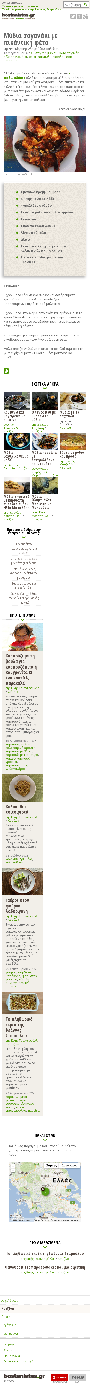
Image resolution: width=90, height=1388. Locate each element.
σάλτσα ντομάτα (15, 57)
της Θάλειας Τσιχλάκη (40, 426)
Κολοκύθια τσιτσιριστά (17, 809)
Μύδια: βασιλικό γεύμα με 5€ (16, 456)
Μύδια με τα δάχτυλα (69, 414)
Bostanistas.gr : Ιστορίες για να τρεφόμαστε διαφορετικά (18, 16)
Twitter (73, 16)
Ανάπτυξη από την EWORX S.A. (59, 1378)
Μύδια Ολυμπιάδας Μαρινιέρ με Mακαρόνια (42, 501)
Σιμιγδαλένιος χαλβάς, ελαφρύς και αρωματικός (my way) (24, 598)
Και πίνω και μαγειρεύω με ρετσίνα (14, 416)
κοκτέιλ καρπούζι (18, 758)
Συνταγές (37, 53)
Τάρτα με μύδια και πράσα (72, 454)
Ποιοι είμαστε (9, 1333)
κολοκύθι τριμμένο (19, 859)
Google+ (85, 16)
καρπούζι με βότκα (19, 751)
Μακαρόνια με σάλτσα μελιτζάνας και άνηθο (23, 560)
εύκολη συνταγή (17, 981)
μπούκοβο (11, 60)
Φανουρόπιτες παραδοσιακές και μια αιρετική (24, 548)
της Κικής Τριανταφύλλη (22, 688)
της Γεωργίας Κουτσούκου (13, 514)
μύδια (51, 53)
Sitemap (9, 1350)
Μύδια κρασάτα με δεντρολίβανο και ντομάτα (44, 458)
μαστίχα (34, 1111)
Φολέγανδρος (15, 769)
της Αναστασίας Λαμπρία (14, 466)
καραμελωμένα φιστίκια (16, 1098)
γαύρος (11, 972)
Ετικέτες (9, 1345)
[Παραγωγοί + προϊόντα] (45, 1221)
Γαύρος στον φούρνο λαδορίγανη (17, 905)
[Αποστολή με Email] (6, 371)
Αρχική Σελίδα (9, 1300)
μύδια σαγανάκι (69, 53)
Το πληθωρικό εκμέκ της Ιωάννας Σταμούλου (31, 9)
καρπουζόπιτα (16, 765)
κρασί (70, 57)
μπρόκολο (13, 976)
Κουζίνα (9, 431)
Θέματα (13, 692)
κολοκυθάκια (15, 862)
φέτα (32, 57)
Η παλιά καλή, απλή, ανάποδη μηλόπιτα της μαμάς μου (23, 573)
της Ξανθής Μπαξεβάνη (67, 462)
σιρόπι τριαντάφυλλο (16, 1109)
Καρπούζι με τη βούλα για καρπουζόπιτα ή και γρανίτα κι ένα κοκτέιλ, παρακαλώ (21, 669)
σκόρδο (58, 57)
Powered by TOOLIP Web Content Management (77, 1378)
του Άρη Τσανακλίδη (11, 426)
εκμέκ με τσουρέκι (18, 1102)
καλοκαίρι (28, 744)
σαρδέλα (24, 972)
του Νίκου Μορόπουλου (41, 514)
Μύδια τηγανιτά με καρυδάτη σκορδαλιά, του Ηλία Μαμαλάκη (17, 502)
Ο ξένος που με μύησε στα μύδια (44, 416)
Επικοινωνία (12, 1355)
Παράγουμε (8, 1324)
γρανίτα (11, 762)
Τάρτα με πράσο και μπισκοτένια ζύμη (24, 585)
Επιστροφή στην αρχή (18, 1361)
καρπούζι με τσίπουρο (22, 755)
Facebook (79, 16)
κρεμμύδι (44, 57)
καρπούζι (12, 744)
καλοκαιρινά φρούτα (20, 748)
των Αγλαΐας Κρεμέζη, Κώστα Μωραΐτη (42, 472)
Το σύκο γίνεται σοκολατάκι (20, 6)
